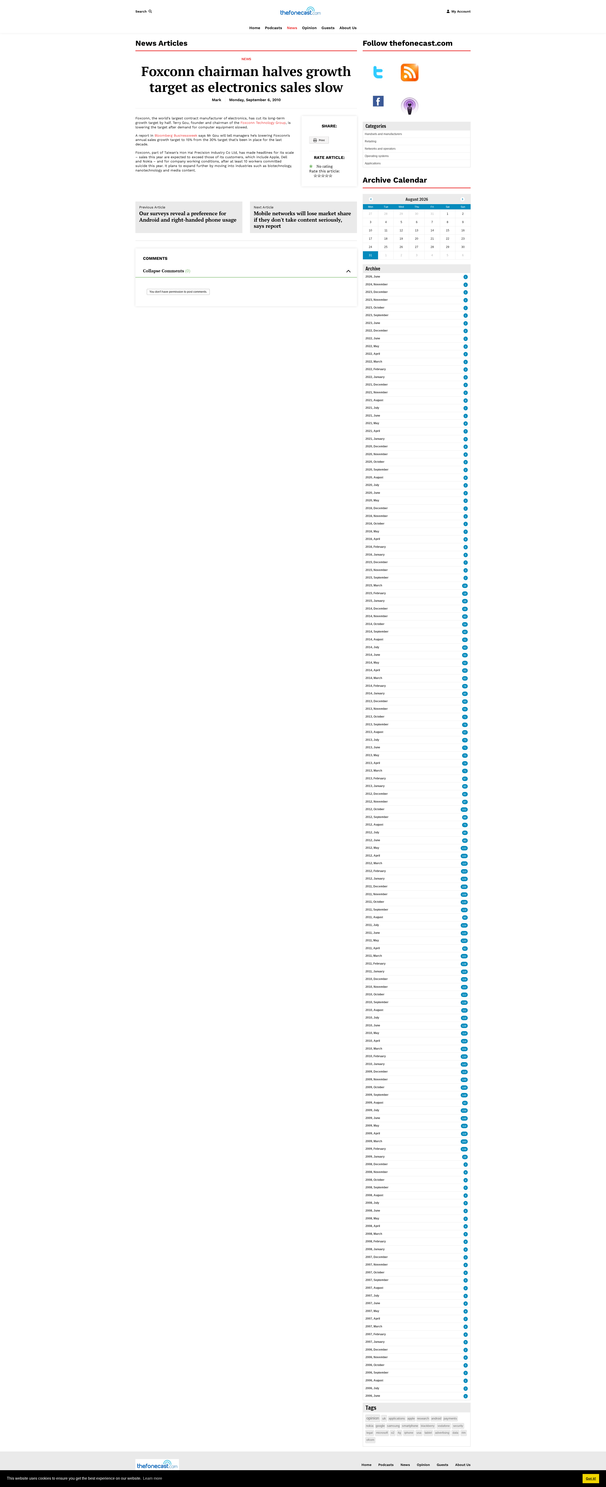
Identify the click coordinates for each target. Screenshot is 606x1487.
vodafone (444, 1426)
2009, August (374, 1102)
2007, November (376, 1264)
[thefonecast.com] (300, 11)
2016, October (374, 523)
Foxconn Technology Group (263, 123)
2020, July (372, 485)
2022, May (372, 346)
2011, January (374, 971)
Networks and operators (380, 148)
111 (464, 1010)
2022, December (376, 330)
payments (450, 1418)
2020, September (376, 469)
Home (254, 28)
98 (464, 817)
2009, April (372, 1133)
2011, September (376, 909)
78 (464, 686)
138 (464, 964)
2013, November (376, 708)
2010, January (375, 1064)
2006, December (376, 1349)
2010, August (374, 1010)
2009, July (372, 1110)
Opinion (309, 28)
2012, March (373, 863)
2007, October (374, 1272)
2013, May (372, 755)
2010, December (376, 979)
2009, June (372, 1118)
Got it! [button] (591, 1478)
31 (464, 639)
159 (464, 1110)
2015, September (376, 577)
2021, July (372, 407)
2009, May (372, 1125)
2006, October (374, 1365)
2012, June (372, 840)
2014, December (376, 608)
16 (464, 585)
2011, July (372, 925)
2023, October (374, 307)
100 (464, 856)
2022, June (372, 338)
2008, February (375, 1241)
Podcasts (273, 28)
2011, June (372, 932)
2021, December (376, 384)
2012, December (376, 793)
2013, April (372, 763)
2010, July (372, 1017)
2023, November (376, 299)
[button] (144, 11)
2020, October (374, 461)
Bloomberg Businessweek (176, 135)
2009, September (376, 1094)
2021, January (375, 438)
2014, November (376, 616)
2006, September (376, 1372)
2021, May (372, 423)
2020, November (376, 454)
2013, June (372, 747)
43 (464, 647)
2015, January (375, 600)
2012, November (376, 801)
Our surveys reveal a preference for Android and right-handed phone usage (187, 214)
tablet (428, 1432)
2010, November (376, 986)
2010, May (372, 1033)
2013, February (375, 778)
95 (464, 786)
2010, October (374, 994)
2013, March (373, 770)
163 (464, 1141)
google (380, 1426)
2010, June (372, 1025)
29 (464, 1157)
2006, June (372, 1395)
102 (464, 809)
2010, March (373, 1048)
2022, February (375, 369)
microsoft (382, 1432)
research (423, 1418)
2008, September (376, 1187)
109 (464, 894)
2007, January (375, 1341)
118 (464, 979)
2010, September (376, 1002)
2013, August (374, 732)
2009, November (376, 1079)
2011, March (373, 955)
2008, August (374, 1195)
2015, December (376, 562)
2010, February (375, 1056)
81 (464, 794)
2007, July (372, 1295)
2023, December (376, 292)
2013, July (372, 739)
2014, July (372, 647)
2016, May (372, 531)
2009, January (375, 1156)
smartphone (410, 1426)
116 (464, 971)
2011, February (375, 963)
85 (464, 693)
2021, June (372, 415)
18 (464, 593)
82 (464, 948)
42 (464, 632)
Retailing (370, 141)
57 (464, 732)
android (436, 1418)
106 (464, 886)
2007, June (372, 1303)
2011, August (374, 917)
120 (464, 933)
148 (464, 1095)
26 (464, 601)
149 (464, 1087)
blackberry (427, 1426)
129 (464, 879)
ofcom (370, 1440)
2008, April (372, 1226)
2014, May (372, 662)
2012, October (374, 809)
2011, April (372, 948)
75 (464, 740)
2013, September (376, 724)
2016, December (376, 508)
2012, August (374, 824)
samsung (393, 1426)
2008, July (372, 1202)
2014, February (375, 685)
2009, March (373, 1141)
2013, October (374, 716)
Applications (373, 163)
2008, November (376, 1172)
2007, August (374, 1287)
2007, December (376, 1257)
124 (464, 925)
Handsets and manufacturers (383, 134)
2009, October (374, 1087)
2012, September (376, 817)
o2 (392, 1432)
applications (397, 1418)
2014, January (375, 693)
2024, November (376, 284)
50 (464, 655)
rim (464, 1432)
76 (464, 724)
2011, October (374, 901)
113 (464, 871)
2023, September (376, 315)
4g (399, 1432)
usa (419, 1432)
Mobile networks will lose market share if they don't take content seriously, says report (302, 217)
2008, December (376, 1164)
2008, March (373, 1233)
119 (464, 910)
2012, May (372, 847)
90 (464, 917)
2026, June (372, 276)
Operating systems (377, 156)
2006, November (376, 1357)
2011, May (372, 940)
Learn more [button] (152, 1478)
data (455, 1432)
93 (464, 1103)
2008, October (374, 1180)
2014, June (372, 654)
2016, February (375, 546)
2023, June (372, 323)
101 (464, 956)
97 (464, 778)
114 (464, 1033)
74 (464, 763)
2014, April (372, 670)
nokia (369, 1426)
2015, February (375, 593)
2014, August (374, 639)
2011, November (376, 894)
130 (464, 902)
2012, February (375, 871)
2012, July (372, 832)
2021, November (376, 392)
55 (464, 670)
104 (464, 1049)
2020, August (374, 477)
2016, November (376, 516)
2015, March (373, 585)
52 (464, 663)
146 (464, 1079)
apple (411, 1418)
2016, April (372, 539)
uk (384, 1418)
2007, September (376, 1280)
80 (464, 840)
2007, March (373, 1326)
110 (464, 863)
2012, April (372, 855)
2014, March (373, 678)
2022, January (375, 377)
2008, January (375, 1249)
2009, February (375, 1148)
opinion (372, 1418)
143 (464, 1064)
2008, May (372, 1218)
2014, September (376, 631)
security (458, 1426)
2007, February (375, 1334)
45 (464, 616)
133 (464, 848)
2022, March (373, 361)
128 (464, 1025)
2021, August (374, 400)
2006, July (372, 1388)
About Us (348, 28)
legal (369, 1432)
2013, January (375, 786)
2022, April (372, 353)
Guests (328, 28)
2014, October (374, 624)
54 (464, 624)
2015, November (376, 570)
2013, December (376, 701)
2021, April (372, 431)
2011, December (376, 886)
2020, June (372, 492)
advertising (442, 1432)
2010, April (372, 1040)
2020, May (372, 500)
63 (464, 678)
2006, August (374, 1380)
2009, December (376, 1071)
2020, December (376, 446)
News (292, 28)
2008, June (372, 1210)
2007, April (372, 1318)
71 (464, 717)
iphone (408, 1432)
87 (464, 802)
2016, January (375, 554)
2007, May (372, 1311)
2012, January (375, 878)
